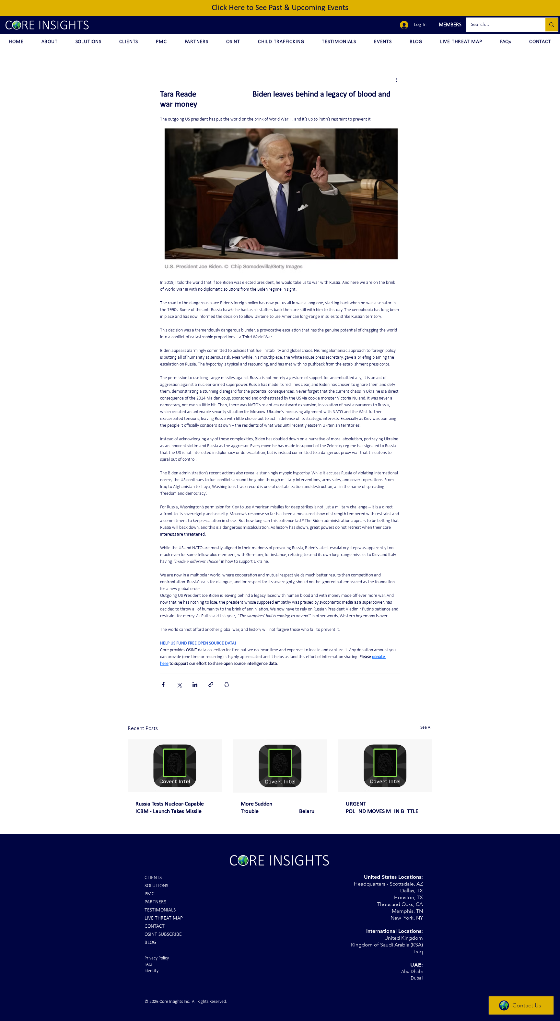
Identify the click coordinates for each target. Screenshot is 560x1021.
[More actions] (396, 80)
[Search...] (551, 24)
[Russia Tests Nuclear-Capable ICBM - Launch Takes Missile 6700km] (175, 765)
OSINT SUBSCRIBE (163, 934)
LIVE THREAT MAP (164, 918)
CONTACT (155, 926)
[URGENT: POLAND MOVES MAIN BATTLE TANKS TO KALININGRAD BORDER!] (385, 765)
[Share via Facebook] (163, 684)
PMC (150, 894)
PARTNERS (155, 902)
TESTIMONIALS (160, 910)
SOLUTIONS (156, 885)
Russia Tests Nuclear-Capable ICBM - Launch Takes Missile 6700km (169, 808)
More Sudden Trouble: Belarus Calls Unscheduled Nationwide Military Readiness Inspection (279, 808)
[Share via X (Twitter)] (179, 684)
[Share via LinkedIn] (195, 684)
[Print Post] (227, 684)
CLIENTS (153, 877)
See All (426, 727)
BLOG (150, 942)
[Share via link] (211, 684)
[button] (449, 25)
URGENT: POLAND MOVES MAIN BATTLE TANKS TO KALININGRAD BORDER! (382, 808)
